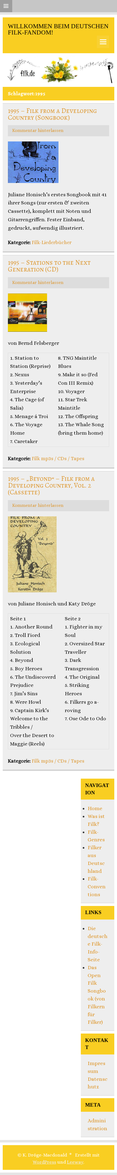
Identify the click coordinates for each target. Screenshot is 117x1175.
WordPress (44, 1162)
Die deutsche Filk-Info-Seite (97, 944)
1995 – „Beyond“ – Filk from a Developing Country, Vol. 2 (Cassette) (51, 485)
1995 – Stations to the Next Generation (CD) (49, 266)
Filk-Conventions (97, 886)
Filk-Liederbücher (52, 242)
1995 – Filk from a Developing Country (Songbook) (52, 114)
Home (95, 808)
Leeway (75, 1162)
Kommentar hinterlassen (37, 130)
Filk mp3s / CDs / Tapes (58, 458)
